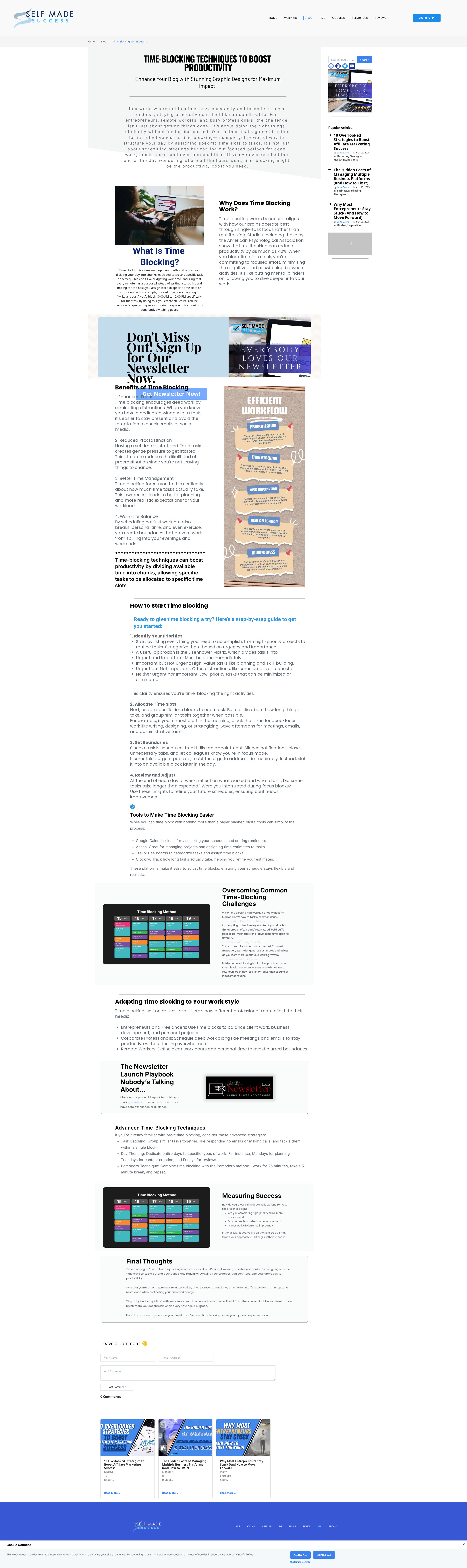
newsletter (137, 1102)
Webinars (291, 18)
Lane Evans (343, 152)
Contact (333, 1526)
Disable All (324, 1554)
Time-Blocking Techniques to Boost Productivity (131, 41)
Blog (308, 18)
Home (273, 18)
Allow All (300, 1554)
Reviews (381, 18)
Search (364, 60)
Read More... (112, 1493)
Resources (360, 18)
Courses (338, 18)
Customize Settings (300, 1562)
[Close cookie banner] (463, 1544)
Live (322, 18)
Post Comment (117, 1387)
